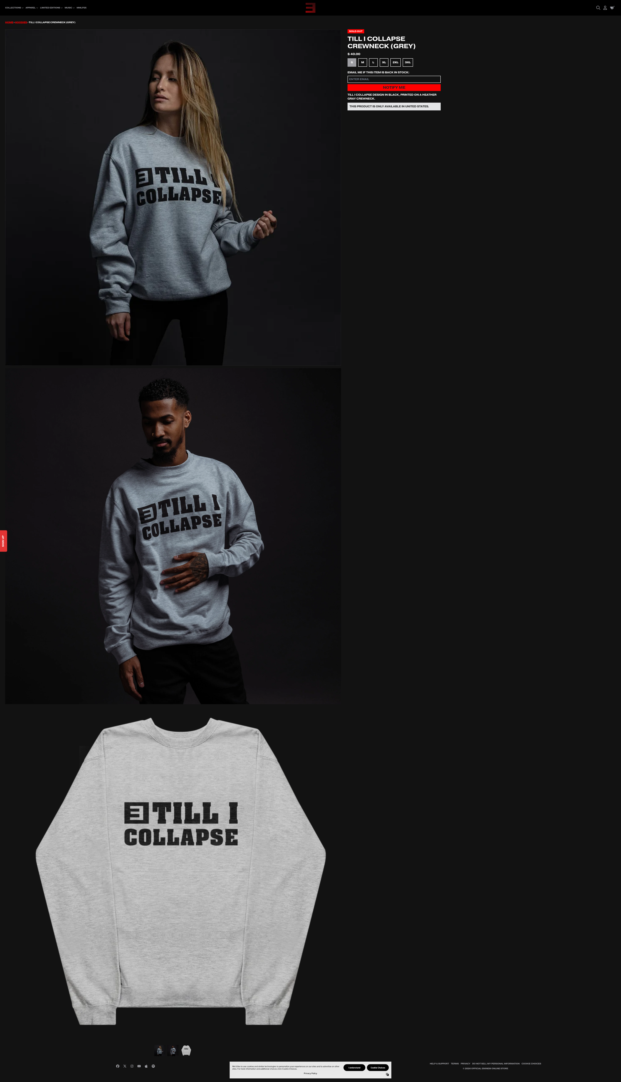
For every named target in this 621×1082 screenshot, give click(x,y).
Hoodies (21, 22)
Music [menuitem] (68, 7)
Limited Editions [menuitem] (50, 7)
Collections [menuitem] (13, 7)
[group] (159, 1050)
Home (9, 22)
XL (384, 62)
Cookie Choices (531, 1063)
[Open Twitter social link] (124, 1066)
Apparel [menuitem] (31, 7)
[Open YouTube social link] (139, 1066)
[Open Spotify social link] (153, 1066)
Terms (455, 1063)
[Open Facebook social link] (117, 1066)
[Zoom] (173, 197)
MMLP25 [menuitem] (82, 7)
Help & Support (439, 1063)
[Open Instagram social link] (132, 1066)
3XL (408, 62)
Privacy (465, 1063)
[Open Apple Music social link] (146, 1066)
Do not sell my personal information (496, 1063)
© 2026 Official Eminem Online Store (485, 1068)
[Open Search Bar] (598, 8)
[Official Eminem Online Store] (310, 7)
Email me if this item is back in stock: (378, 72)
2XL (395, 62)
